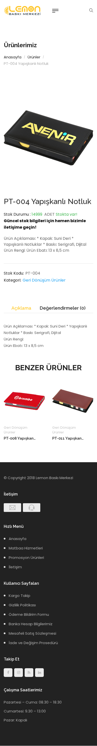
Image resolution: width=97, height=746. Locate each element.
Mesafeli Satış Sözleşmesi (32, 633)
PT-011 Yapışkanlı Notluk (68, 438)
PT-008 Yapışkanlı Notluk (20, 438)
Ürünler (34, 57)
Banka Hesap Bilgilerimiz (30, 623)
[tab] (21, 308)
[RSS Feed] (29, 672)
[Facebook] (8, 672)
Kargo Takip (19, 595)
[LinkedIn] (39, 672)
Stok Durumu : (17, 214)
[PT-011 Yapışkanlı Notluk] (72, 400)
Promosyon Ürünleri (26, 557)
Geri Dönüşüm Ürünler (44, 280)
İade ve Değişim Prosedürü (33, 642)
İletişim (15, 567)
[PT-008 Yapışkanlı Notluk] (24, 400)
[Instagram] (18, 672)
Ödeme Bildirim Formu (29, 614)
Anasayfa (12, 57)
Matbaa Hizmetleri (26, 548)
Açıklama (21, 308)
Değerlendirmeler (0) (63, 308)
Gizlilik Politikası (22, 605)
